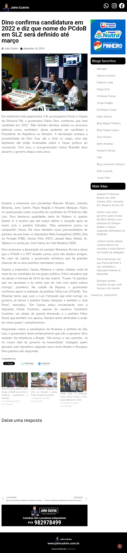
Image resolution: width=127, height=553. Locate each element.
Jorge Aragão (105, 102)
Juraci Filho (103, 177)
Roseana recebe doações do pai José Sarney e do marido (109, 284)
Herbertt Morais (106, 150)
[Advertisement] (45, 178)
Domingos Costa (106, 109)
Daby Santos (104, 116)
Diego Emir (103, 89)
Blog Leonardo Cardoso (111, 164)
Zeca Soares (104, 136)
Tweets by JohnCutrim (104, 295)
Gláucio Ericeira (106, 75)
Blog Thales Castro (108, 130)
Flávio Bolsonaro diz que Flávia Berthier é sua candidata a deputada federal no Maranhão (109, 266)
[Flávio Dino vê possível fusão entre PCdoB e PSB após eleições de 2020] (73, 382)
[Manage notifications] (119, 546)
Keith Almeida (105, 143)
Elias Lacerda (104, 171)
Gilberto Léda (105, 82)
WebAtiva (71, 549)
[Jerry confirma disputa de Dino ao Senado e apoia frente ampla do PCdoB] (44, 379)
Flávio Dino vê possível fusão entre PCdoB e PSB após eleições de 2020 (73, 396)
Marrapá (102, 68)
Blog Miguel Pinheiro (109, 123)
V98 (99, 157)
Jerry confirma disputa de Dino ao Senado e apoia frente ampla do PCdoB (44, 392)
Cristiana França (106, 96)
